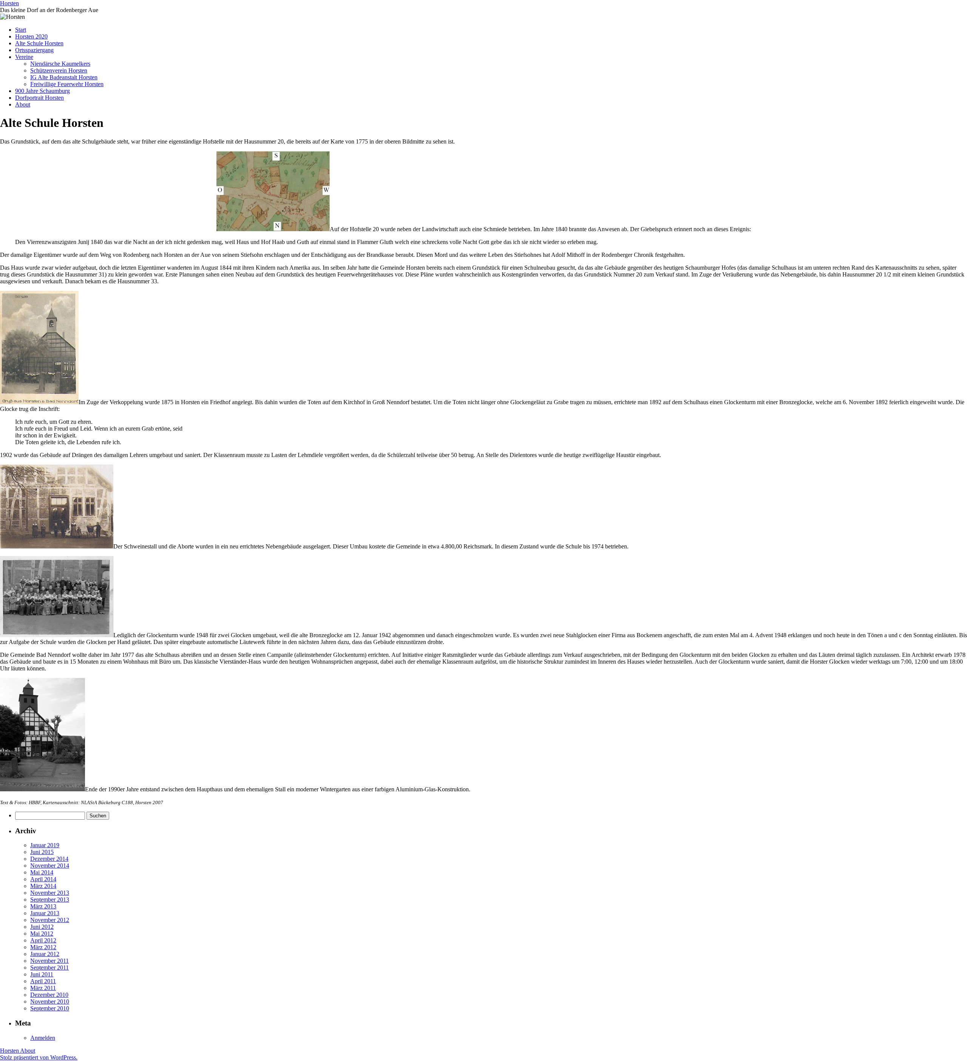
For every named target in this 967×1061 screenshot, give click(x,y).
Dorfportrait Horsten (39, 97)
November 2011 (49, 961)
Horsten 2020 (31, 36)
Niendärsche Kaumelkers (60, 63)
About (22, 104)
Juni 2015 (42, 852)
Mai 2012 (41, 933)
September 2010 (49, 1008)
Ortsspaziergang (34, 50)
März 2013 (43, 906)
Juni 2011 (41, 974)
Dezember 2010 (49, 995)
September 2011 (49, 967)
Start (20, 29)
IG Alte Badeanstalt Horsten (63, 77)
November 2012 (49, 920)
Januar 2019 (44, 845)
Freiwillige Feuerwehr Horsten (66, 84)
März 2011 (43, 988)
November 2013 (49, 893)
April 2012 (43, 940)
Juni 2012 (42, 927)
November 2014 (49, 865)
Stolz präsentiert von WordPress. (38, 1057)
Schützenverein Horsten (58, 70)
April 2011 (43, 981)
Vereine (24, 57)
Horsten (9, 3)
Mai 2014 (41, 872)
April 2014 (43, 879)
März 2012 (43, 947)
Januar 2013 (44, 913)
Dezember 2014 (49, 859)
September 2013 (49, 899)
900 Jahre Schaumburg (42, 91)
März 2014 (43, 886)
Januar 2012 (44, 954)
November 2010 (49, 1001)
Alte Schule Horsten (39, 43)
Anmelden (42, 1038)
